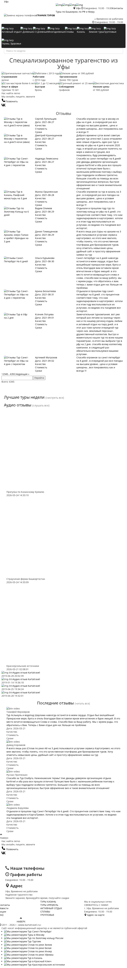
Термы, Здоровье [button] (11, 43)
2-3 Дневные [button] (40, 31)
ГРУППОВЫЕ (47, 914)
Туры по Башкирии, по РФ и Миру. (75, 11)
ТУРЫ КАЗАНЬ (48, 901)
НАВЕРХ (21, 921)
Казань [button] (81, 31)
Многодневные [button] (56, 31)
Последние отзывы (55, 703)
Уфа (6, 1)
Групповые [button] (110, 31)
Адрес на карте (95, 914)
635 (12, 374)
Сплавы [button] (69, 31)
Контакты (117, 8)
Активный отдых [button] (11, 31)
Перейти (39, 377)
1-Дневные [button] (27, 31)
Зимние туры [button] (96, 31)
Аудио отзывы (17, 405)
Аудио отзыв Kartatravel (26, 672)
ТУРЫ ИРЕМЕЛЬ (49, 905)
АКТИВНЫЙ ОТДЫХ (51, 908)
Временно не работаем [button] (109, 18)
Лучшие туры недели (24, 397)
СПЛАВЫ (45, 911)
